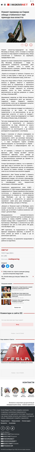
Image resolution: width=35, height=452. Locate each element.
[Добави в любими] (22, 44)
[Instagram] (8, 428)
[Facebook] (3, 428)
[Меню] (5, 5)
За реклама (12, 423)
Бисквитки (4, 423)
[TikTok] (12, 428)
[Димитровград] (10, 434)
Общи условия (16, 421)
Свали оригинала (6, 21)
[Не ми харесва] (31, 44)
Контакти (28, 382)
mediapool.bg (13, 259)
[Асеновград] (9, 441)
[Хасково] (17, 5)
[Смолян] (9, 443)
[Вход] (32, 4)
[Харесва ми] (27, 44)
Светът (4, 250)
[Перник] (7, 445)
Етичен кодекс (26, 421)
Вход (17, 324)
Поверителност (5, 421)
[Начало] (2, 5)
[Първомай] (7, 438)
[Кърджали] (9, 436)
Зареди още (17, 307)
